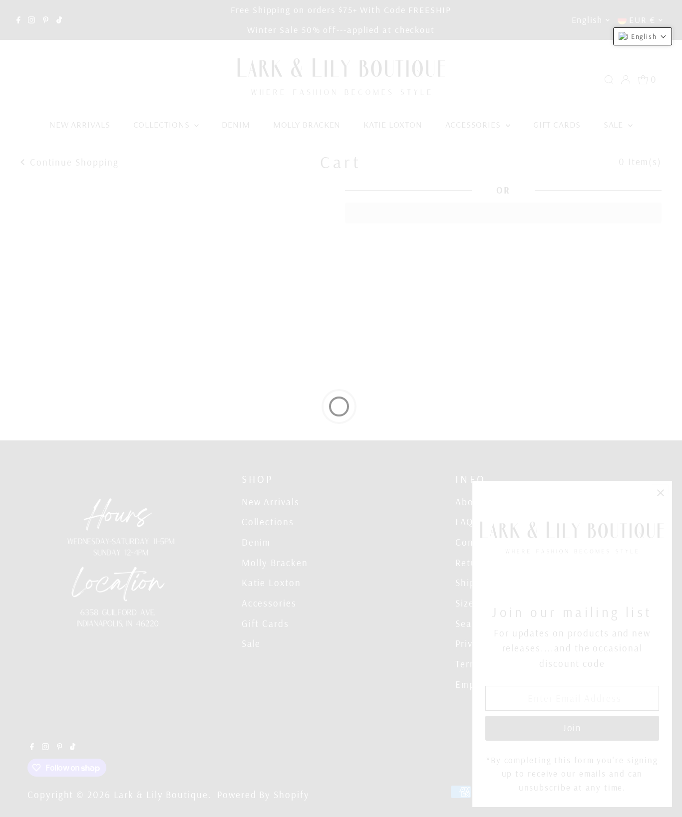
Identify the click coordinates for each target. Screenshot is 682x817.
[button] (643, 36)
